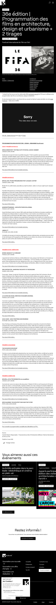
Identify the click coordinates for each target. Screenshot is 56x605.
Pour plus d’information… (8, 204)
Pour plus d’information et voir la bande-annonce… (15, 169)
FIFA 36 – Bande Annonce (8, 135)
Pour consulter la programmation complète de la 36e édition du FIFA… (20, 426)
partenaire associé (33, 94)
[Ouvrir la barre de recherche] (50, 3)
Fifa (19, 135)
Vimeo (24, 135)
